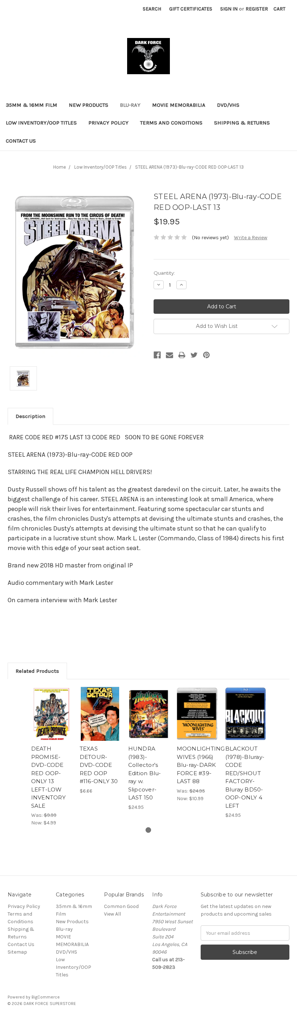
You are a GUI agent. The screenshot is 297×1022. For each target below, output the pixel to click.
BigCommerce (46, 997)
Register (257, 9)
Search (152, 9)
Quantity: (164, 273)
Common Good (121, 906)
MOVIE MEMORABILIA (178, 105)
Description (30, 416)
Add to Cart (51, 722)
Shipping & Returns (242, 122)
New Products (88, 105)
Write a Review (250, 238)
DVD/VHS (228, 105)
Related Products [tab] (37, 671)
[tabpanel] (51, 757)
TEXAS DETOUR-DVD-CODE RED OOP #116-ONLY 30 (99, 765)
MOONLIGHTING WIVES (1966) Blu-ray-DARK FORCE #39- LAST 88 (201, 765)
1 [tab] (148, 830)
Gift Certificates (190, 9)
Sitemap (17, 952)
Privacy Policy (108, 122)
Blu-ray (130, 105)
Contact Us (21, 141)
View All (112, 914)
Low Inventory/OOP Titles (41, 122)
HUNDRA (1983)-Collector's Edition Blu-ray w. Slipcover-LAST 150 (144, 773)
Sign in (229, 9)
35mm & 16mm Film (31, 105)
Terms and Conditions (171, 122)
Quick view (52, 705)
